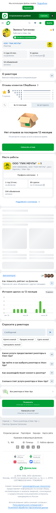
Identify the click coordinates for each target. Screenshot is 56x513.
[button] (2, 23)
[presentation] (28, 75)
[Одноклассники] (28, 447)
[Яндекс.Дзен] (38, 447)
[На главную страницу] (8, 23)
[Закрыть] (52, 15)
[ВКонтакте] (33, 447)
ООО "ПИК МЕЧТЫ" (25, 163)
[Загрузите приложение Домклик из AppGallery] (20, 462)
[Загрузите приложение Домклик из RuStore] (36, 462)
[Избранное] (35, 23)
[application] (27, 305)
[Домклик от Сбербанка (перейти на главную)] (28, 470)
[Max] (17, 447)
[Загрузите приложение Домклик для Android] (36, 456)
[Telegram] (22, 447)
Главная (5, 421)
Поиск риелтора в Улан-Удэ (25, 421)
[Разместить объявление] (40, 23)
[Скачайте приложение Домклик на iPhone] (20, 456)
